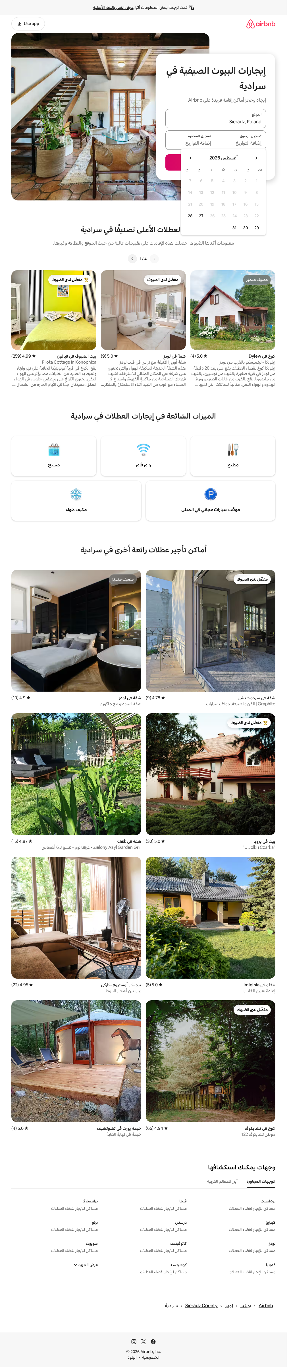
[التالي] (132, 258)
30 (245, 227)
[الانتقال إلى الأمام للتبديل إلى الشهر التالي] (190, 158)
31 (234, 227)
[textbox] (241, 143)
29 (256, 227)
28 (190, 215)
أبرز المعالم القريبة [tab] (222, 1181)
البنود (132, 1357)
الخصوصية (150, 1357)
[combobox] (215, 121)
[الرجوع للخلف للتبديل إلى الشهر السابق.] (256, 158)
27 (201, 215)
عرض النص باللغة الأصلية (113, 7)
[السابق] (154, 258)
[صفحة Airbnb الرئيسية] (260, 24)
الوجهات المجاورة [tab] (261, 1181)
